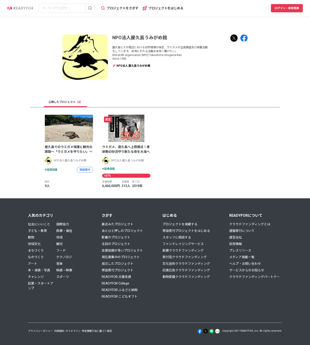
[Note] (217, 331)
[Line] (211, 331)
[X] (205, 331)
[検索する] (90, 8)
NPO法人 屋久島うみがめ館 (133, 65)
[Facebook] (199, 331)
